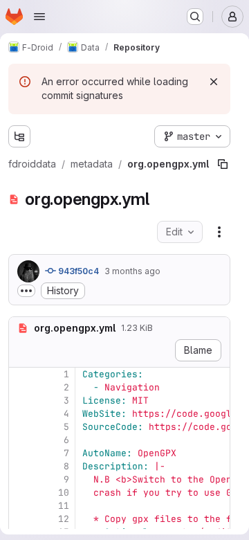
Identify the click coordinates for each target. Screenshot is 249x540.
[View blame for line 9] (21, 479)
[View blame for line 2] (21, 387)
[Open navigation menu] (39, 17)
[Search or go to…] (195, 16)
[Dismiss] (213, 81)
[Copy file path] (223, 164)
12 (63, 519)
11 (63, 506)
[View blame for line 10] (21, 492)
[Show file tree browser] (19, 136)
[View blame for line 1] (21, 374)
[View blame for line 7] (21, 453)
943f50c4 (77, 271)
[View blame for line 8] (21, 466)
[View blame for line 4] (21, 413)
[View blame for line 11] (21, 505)
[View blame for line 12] (21, 518)
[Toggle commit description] (26, 291)
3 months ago (132, 271)
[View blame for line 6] (21, 440)
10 (63, 492)
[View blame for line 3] (21, 400)
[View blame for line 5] (21, 426)
